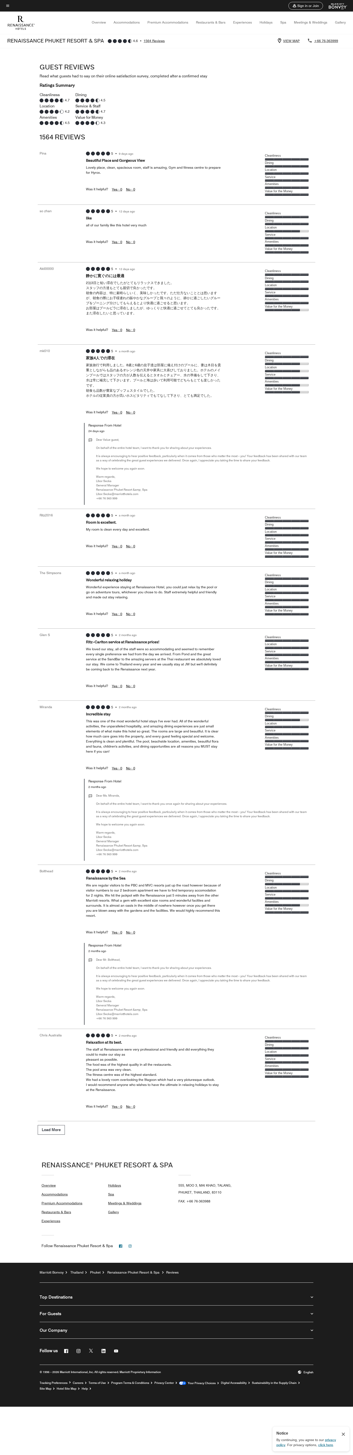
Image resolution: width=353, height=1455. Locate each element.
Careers (78, 1383)
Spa (283, 22)
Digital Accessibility (234, 1383)
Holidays (266, 22)
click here (325, 1445)
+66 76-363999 (326, 41)
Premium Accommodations (167, 22)
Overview (99, 22)
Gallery (340, 22)
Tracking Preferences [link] (53, 1383)
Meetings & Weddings (310, 22)
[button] (305, 6)
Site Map (45, 1388)
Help (85, 1388)
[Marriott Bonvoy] (335, 6)
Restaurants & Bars (210, 22)
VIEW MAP (291, 41)
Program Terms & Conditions (130, 1383)
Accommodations (127, 22)
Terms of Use (97, 1383)
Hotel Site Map (66, 1388)
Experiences (242, 22)
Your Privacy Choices (201, 1383)
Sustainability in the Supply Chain (274, 1383)
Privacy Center (164, 1383)
